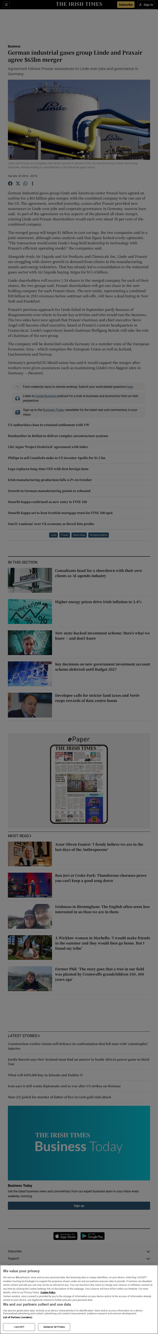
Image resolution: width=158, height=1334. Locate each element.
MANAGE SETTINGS (54, 1327)
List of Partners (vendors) (17, 1317)
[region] (79, 1299)
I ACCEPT (19, 1327)
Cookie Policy (47, 1292)
